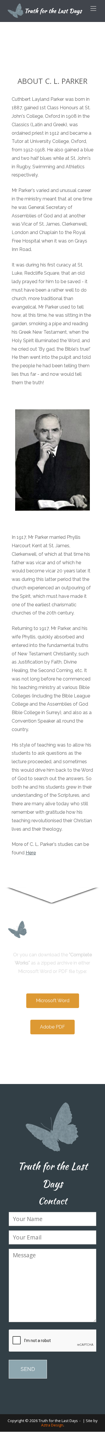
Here (31, 853)
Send (28, 1369)
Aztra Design (52, 1425)
